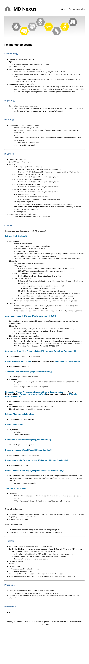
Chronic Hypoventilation (57, 394)
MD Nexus (25, 9)
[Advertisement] (44, 647)
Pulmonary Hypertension (43, 361)
